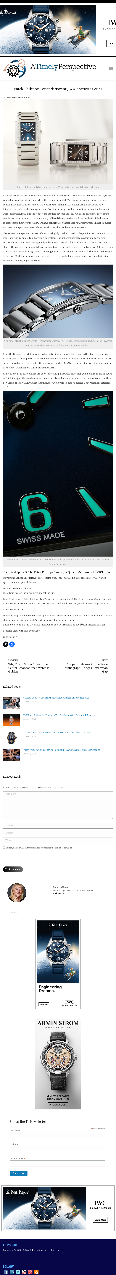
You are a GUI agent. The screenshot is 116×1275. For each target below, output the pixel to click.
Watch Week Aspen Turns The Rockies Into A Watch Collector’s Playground (61, 750)
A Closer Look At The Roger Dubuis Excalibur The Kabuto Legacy (56, 732)
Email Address (17, 1158)
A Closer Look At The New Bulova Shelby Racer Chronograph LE (56, 697)
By (9, 97)
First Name (15, 1130)
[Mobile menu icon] (111, 68)
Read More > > (58, 893)
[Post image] (11, 703)
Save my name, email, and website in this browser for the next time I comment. (39, 848)
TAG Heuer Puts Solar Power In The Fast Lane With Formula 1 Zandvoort (60, 715)
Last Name (15, 1144)
